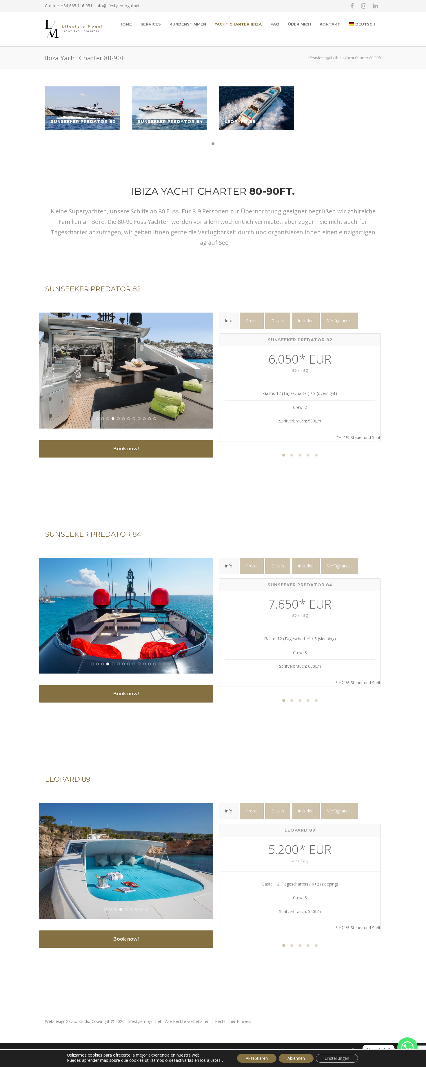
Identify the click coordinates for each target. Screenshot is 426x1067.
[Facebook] (352, 6)
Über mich (299, 24)
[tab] (229, 321)
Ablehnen (296, 1058)
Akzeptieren (257, 1058)
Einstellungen (337, 1058)
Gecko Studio (77, 1021)
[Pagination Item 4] (308, 454)
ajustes (214, 1060)
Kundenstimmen (188, 24)
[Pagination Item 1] (283, 454)
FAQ (274, 24)
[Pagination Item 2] (291, 454)
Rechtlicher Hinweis (233, 1021)
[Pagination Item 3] (299, 454)
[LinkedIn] (375, 6)
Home (125, 24)
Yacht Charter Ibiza (238, 24)
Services (151, 24)
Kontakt (330, 24)
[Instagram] (363, 6)
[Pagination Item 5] (316, 454)
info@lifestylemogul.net (118, 5)
